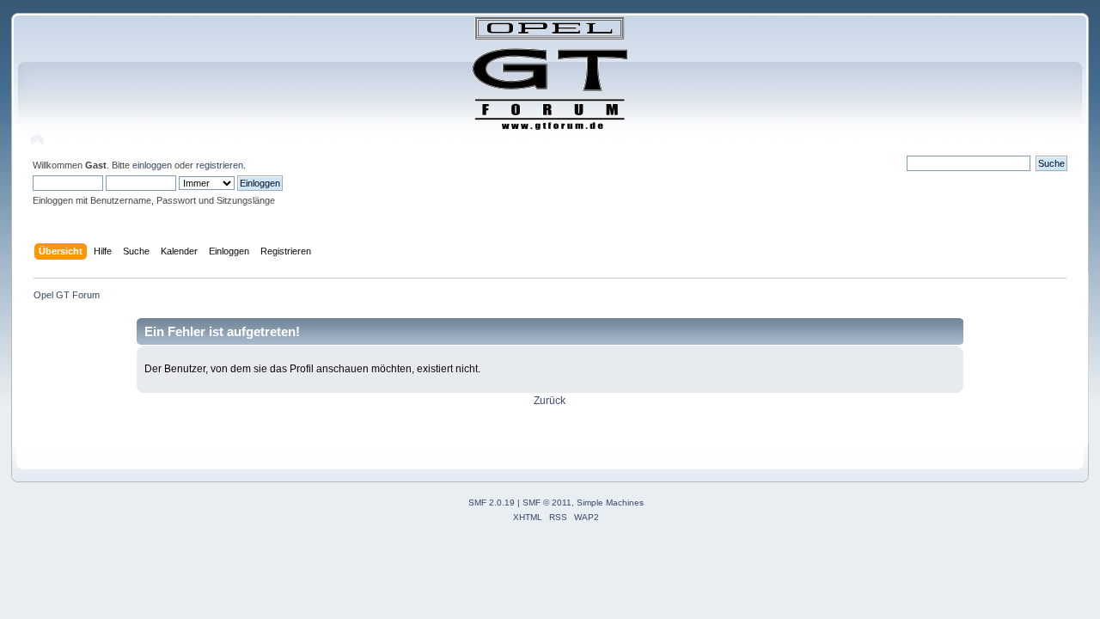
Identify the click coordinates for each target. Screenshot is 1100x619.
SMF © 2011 (546, 502)
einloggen (152, 165)
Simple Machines (610, 502)
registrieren (219, 165)
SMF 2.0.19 (491, 502)
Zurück (549, 401)
